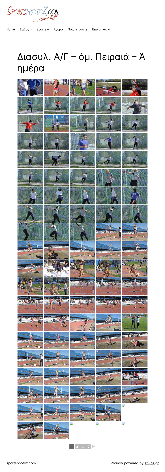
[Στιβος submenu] (31, 29)
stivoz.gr (152, 463)
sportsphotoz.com (21, 463)
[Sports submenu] (48, 29)
